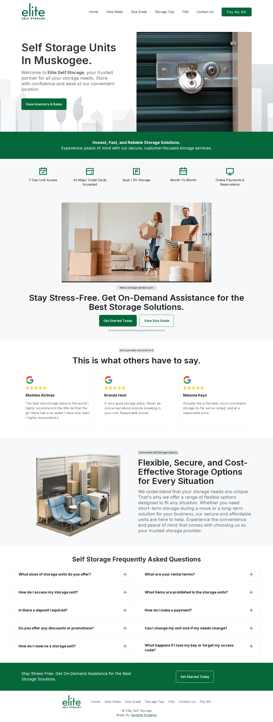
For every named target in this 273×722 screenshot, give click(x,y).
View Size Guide (156, 321)
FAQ (171, 702)
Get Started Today (118, 321)
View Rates (112, 702)
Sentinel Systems (144, 715)
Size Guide (133, 702)
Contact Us (187, 702)
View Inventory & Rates (44, 104)
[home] (33, 11)
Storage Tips (154, 702)
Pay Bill (205, 702)
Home (95, 702)
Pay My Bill (236, 12)
